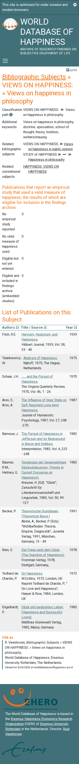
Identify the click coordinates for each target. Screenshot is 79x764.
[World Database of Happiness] (10, 35)
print (73, 70)
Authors (9, 328)
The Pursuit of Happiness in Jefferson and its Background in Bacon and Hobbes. (43, 439)
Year (70, 328)
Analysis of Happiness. (40, 358)
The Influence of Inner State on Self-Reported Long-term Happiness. (44, 405)
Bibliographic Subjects (34, 77)
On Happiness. (32, 573)
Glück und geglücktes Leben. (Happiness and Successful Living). (42, 612)
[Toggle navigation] (5, 61)
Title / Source (32, 328)
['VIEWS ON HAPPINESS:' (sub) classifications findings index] (11, 115)
